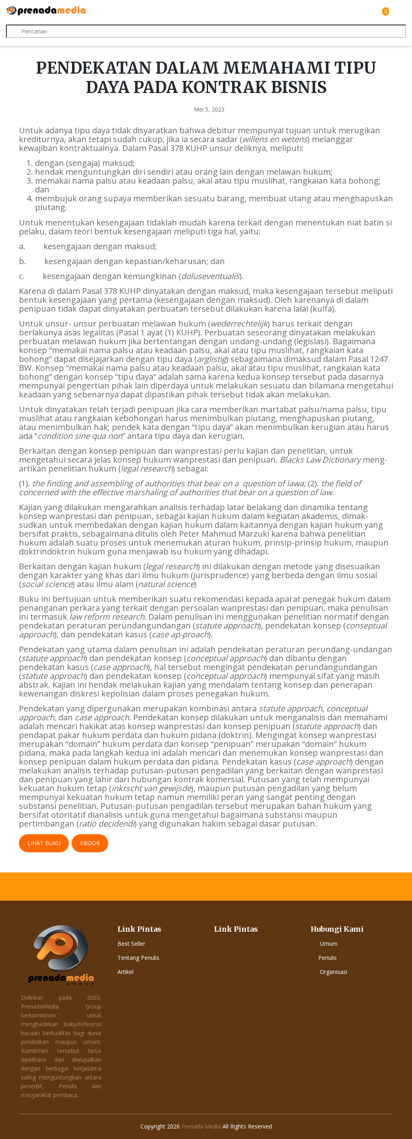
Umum (329, 943)
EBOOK (90, 843)
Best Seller (131, 943)
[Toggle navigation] (398, 11)
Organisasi (333, 972)
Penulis (327, 957)
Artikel (125, 972)
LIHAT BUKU (44, 843)
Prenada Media (201, 1126)
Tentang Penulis (138, 957)
